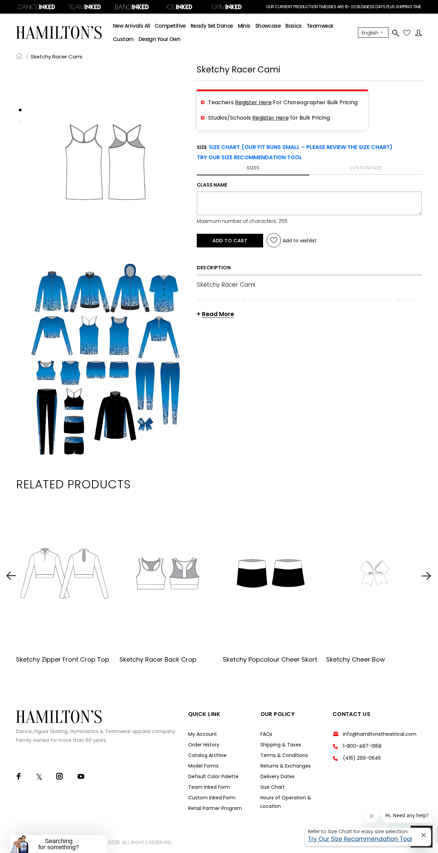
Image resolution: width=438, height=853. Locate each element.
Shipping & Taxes (280, 744)
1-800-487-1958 (362, 746)
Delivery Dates (277, 776)
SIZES (252, 167)
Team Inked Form (209, 787)
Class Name (212, 184)
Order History (203, 744)
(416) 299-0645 (362, 758)
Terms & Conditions (284, 755)
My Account (202, 734)
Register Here (253, 102)
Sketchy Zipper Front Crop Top (62, 659)
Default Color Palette (213, 776)
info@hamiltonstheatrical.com (379, 734)
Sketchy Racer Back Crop (157, 659)
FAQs (266, 734)
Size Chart (272, 787)
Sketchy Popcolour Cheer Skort (270, 659)
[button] (249, 157)
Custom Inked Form (211, 797)
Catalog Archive (207, 755)
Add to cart (230, 240)
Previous (10, 575)
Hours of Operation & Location (285, 802)
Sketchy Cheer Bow (355, 659)
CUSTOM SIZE (365, 167)
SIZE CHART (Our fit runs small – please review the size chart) (300, 147)
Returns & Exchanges (285, 765)
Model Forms (203, 765)
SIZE (294, 147)
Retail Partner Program (215, 808)
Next (427, 575)
